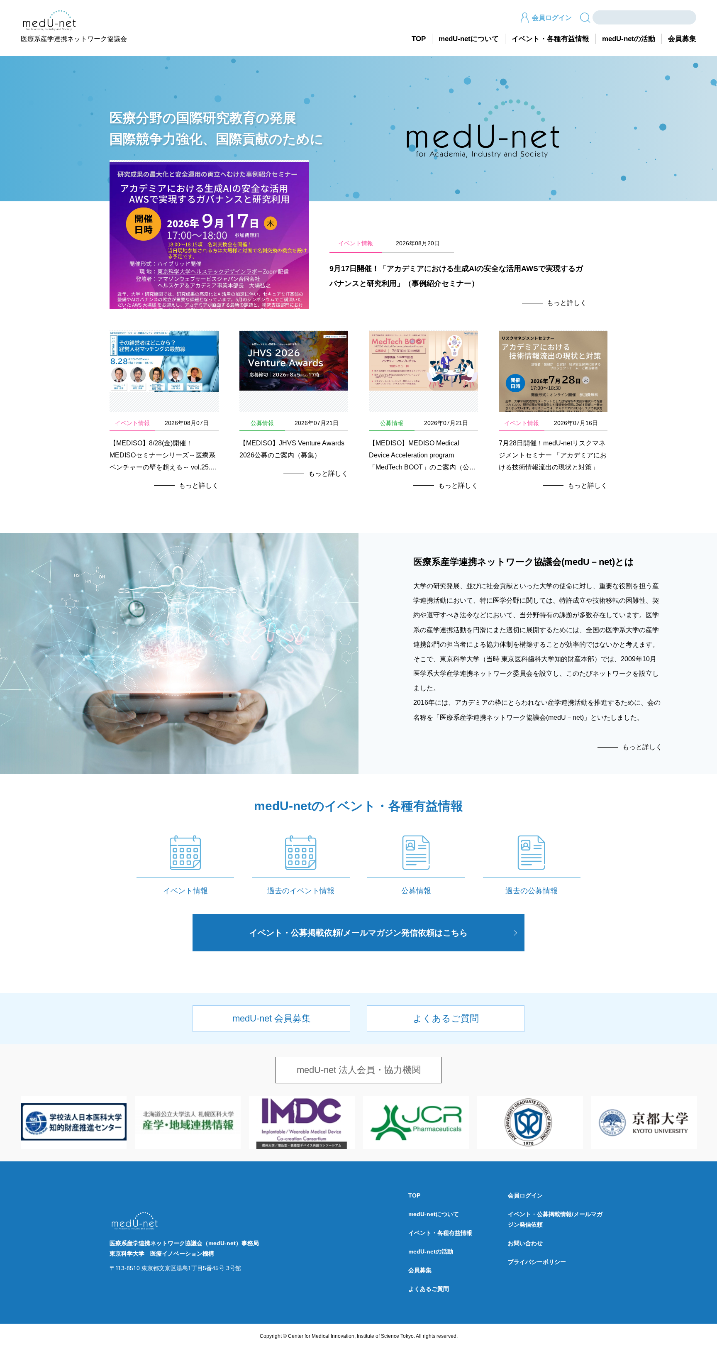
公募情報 (416, 891)
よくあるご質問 (446, 1018)
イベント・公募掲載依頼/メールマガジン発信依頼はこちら (358, 932)
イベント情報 (185, 891)
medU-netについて (469, 39)
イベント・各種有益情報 (550, 39)
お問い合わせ (525, 1243)
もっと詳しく (567, 302)
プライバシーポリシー (537, 1262)
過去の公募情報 (531, 891)
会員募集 (682, 39)
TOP (419, 39)
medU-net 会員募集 (271, 1018)
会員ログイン (552, 17)
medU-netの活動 (628, 39)
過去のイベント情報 (300, 891)
